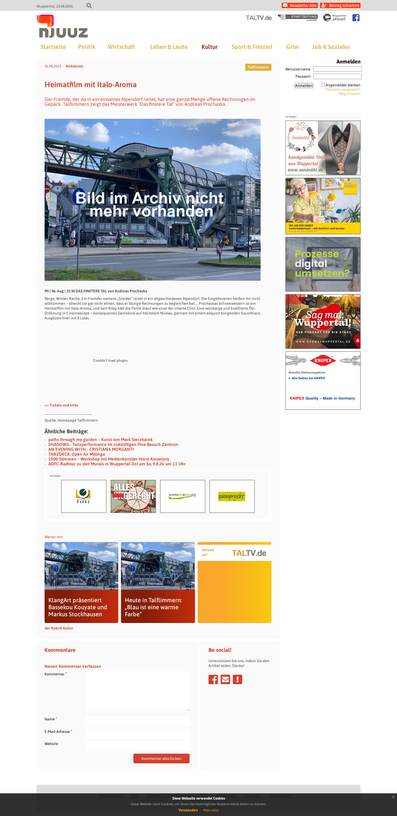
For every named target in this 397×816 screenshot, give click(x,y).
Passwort (303, 76)
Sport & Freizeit (252, 46)
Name (51, 719)
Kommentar (56, 673)
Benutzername (298, 69)
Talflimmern (258, 67)
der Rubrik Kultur (59, 628)
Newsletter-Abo (303, 5)
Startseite (53, 46)
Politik (86, 46)
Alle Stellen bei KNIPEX (306, 378)
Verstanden (188, 810)
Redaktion (74, 66)
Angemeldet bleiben (343, 85)
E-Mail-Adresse (58, 731)
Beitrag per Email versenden (225, 679)
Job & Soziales (331, 46)
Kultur (209, 46)
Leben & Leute (169, 46)
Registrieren (350, 94)
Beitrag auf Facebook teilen (213, 679)
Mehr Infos (210, 810)
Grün (292, 46)
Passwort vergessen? (343, 89)
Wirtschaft (121, 46)
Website (51, 743)
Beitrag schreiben (344, 5)
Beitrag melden (237, 679)
